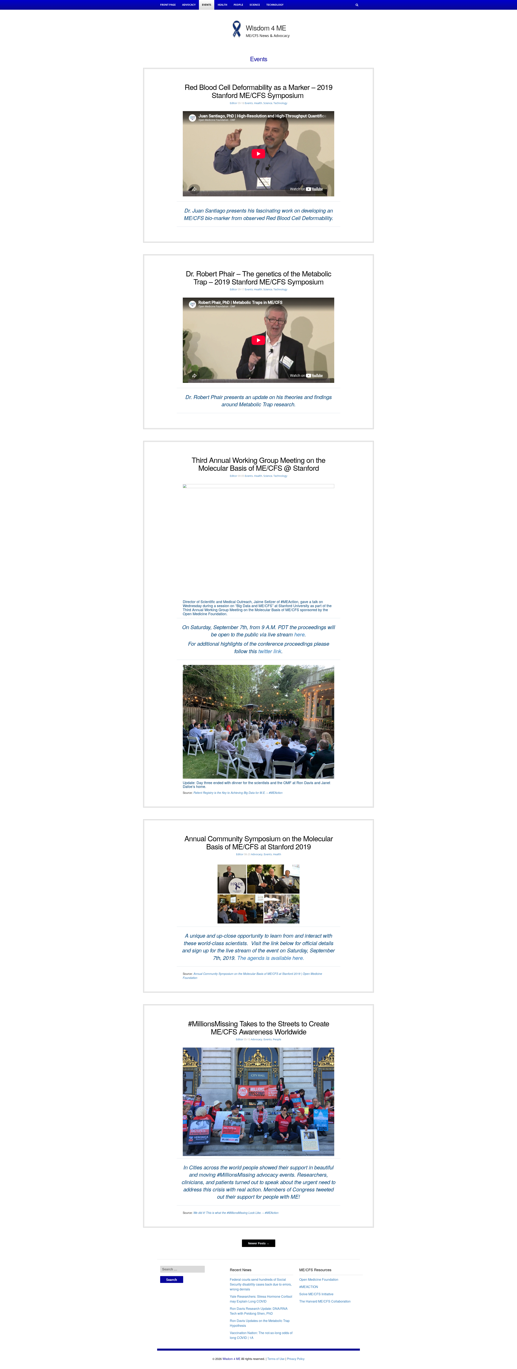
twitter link (269, 651)
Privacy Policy (296, 1359)
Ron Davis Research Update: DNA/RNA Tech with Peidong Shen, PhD (259, 1311)
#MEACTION (308, 1286)
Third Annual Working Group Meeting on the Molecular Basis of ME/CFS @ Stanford (258, 464)
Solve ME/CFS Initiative (316, 1294)
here (299, 634)
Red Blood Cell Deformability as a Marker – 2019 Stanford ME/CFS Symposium (258, 91)
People (238, 4)
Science (255, 4)
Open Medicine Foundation (318, 1279)
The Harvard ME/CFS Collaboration (325, 1301)
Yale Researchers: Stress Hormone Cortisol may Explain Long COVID (261, 1299)
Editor (233, 103)
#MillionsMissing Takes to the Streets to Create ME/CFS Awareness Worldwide (258, 1027)
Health (222, 4)
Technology (274, 4)
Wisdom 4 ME (231, 1359)
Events (206, 4)
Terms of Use (276, 1359)
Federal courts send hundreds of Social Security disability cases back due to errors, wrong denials (261, 1284)
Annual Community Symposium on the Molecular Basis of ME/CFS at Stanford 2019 (258, 842)
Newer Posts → (258, 1243)
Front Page (168, 4)
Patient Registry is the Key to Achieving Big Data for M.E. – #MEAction (238, 793)
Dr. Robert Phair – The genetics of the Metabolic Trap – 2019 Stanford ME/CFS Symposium (258, 277)
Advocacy (188, 4)
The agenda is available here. (270, 957)
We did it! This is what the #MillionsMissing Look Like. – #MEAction (235, 1213)
